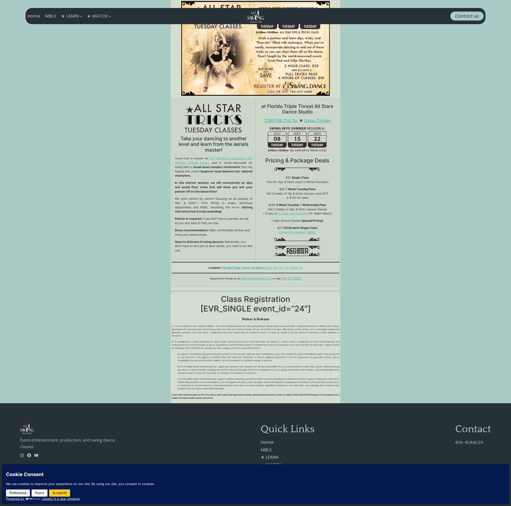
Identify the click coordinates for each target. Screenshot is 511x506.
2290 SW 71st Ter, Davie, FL (262, 267)
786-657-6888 (291, 278)
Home (33, 16)
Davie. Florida (317, 120)
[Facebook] (29, 455)
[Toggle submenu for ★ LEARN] (80, 16)
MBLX (50, 16)
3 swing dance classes (293, 213)
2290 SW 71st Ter (281, 120)
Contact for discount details (297, 232)
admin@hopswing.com (256, 278)
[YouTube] (36, 455)
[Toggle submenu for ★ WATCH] (109, 16)
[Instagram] (22, 455)
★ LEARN (70, 16)
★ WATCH (97, 16)
